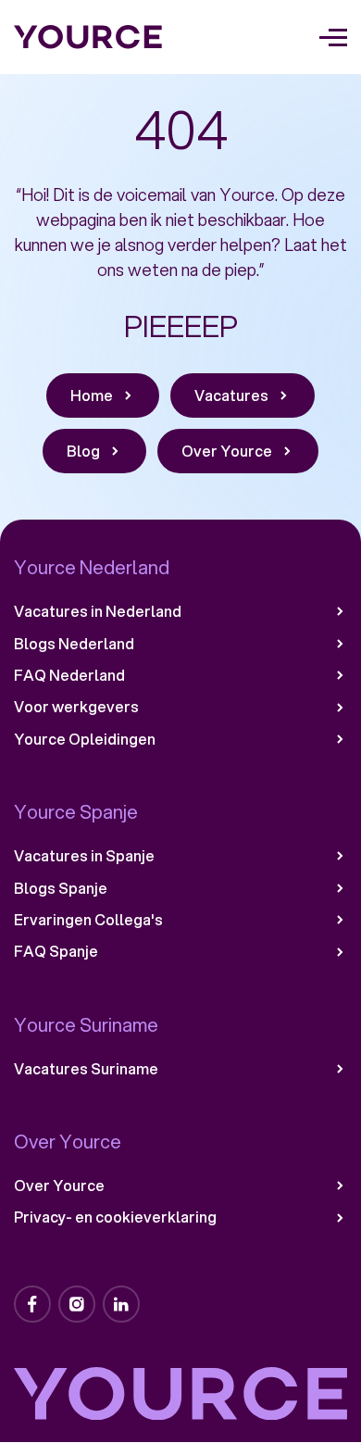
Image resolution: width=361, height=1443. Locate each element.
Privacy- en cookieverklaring (115, 1217)
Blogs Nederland (74, 644)
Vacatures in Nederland (97, 611)
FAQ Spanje (56, 951)
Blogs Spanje (60, 888)
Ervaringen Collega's (88, 920)
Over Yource (59, 1185)
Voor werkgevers (76, 706)
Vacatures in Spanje (84, 856)
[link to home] (88, 37)
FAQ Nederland (69, 675)
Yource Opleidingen (85, 739)
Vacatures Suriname (86, 1069)
